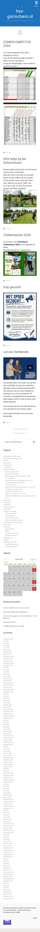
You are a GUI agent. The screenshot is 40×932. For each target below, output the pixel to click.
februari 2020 (7, 795)
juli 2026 (6, 641)
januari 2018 (7, 846)
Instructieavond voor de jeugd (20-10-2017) (19, 480)
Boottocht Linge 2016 (12, 474)
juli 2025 (6, 667)
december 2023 (8, 709)
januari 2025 (7, 681)
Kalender (8, 467)
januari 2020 (7, 797)
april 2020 (6, 791)
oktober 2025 (7, 661)
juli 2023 (6, 720)
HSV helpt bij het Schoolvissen (14, 161)
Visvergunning (7, 538)
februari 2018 (7, 843)
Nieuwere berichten (21, 429)
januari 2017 (7, 870)
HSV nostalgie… (10, 478)
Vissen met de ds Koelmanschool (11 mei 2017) (20, 487)
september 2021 (8, 764)
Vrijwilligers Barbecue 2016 (13, 489)
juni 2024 (6, 696)
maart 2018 (6, 841)
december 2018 (8, 824)
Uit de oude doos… (11, 485)
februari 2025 (7, 678)
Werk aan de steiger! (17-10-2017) (16, 494)
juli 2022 (6, 747)
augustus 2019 (8, 808)
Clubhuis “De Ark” (10, 513)
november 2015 (8, 898)
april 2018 (6, 839)
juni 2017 (6, 859)
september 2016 (8, 879)
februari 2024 (7, 705)
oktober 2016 (7, 876)
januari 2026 (7, 654)
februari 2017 (7, 868)
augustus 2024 (8, 692)
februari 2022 (7, 753)
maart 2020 (6, 793)
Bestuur (7, 531)
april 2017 (6, 863)
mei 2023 (6, 725)
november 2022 (8, 738)
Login (35, 918)
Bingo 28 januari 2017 (12, 472)
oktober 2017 (7, 852)
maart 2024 (6, 703)
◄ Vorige (6, 561)
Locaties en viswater (9, 511)
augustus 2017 (8, 857)
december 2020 (8, 773)
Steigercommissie (11, 535)
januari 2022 (7, 755)
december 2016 (8, 872)
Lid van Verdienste (16, 352)
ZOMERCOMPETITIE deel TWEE (13, 626)
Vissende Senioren (9, 622)
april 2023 (6, 727)
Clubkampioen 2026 (17, 235)
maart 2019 (6, 817)
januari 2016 (7, 894)
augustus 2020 (8, 782)
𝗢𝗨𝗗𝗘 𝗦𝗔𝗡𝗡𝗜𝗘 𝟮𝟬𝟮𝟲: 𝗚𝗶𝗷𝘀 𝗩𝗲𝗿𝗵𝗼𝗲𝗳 (16, 608)
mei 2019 (6, 813)
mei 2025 (6, 672)
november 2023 (8, 711)
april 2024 (6, 700)
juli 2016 (6, 883)
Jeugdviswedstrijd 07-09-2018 (14, 482)
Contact (5, 460)
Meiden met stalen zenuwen (14, 520)
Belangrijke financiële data (11, 456)
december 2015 (8, 896)
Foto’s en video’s (8, 469)
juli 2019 (6, 810)
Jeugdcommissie (9, 507)
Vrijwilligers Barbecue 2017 (13, 491)
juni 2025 (6, 670)
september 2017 (8, 854)
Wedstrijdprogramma (12, 544)
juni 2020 (6, 786)
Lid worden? (7, 509)
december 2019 (8, 799)
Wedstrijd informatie (9, 542)
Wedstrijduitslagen (11, 546)
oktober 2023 (7, 714)
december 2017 (8, 848)
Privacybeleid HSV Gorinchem (12, 522)
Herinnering (7, 500)
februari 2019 (7, 819)
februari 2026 (7, 652)
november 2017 (8, 850)
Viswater (6, 540)
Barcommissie (9, 529)
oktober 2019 (7, 804)
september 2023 (8, 716)
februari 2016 (7, 892)
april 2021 (6, 771)
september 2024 (8, 689)
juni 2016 (6, 885)
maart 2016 (6, 890)
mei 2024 (6, 698)
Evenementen (7, 465)
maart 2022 (6, 751)
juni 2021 (6, 769)
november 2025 (8, 659)
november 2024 (8, 685)
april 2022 (6, 749)
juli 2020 (6, 784)
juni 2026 (6, 643)
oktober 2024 (7, 687)
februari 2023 (7, 731)
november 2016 (8, 874)
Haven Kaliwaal (10, 516)
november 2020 (8, 775)
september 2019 (8, 806)
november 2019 (8, 802)
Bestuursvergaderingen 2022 (12, 458)
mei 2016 (6, 887)
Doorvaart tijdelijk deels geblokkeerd (15, 612)
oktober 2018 (7, 828)
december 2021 (8, 758)
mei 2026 (6, 645)
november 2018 (8, 826)
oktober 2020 (7, 777)
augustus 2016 (8, 881)
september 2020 (8, 780)
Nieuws (8, 152)
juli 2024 (6, 694)
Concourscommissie (11, 533)
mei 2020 (6, 788)
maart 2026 (6, 650)
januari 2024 (7, 707)
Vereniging (6, 526)
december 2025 (8, 656)
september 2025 (8, 663)
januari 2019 (7, 821)
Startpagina (7, 524)
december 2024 (8, 683)
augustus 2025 (8, 665)
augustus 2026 (8, 639)
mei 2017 (6, 861)
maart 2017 (6, 865)
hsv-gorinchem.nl (20, 14)
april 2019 (6, 815)
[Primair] (20, 31)
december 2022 (8, 736)
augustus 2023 (8, 718)
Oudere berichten (19, 433)
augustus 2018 (8, 832)
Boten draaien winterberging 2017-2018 (17, 476)
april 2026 (6, 648)
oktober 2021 (7, 762)
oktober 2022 (7, 740)
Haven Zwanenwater (11, 518)
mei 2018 (6, 837)
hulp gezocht (12, 287)
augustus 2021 (8, 766)
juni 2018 (6, 835)
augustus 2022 (8, 744)
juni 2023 (6, 722)
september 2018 (8, 830)
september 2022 (8, 742)
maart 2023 (6, 729)
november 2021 (8, 760)
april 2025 (6, 674)
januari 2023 (7, 733)
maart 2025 (6, 676)
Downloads (7, 463)
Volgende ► (33, 561)
